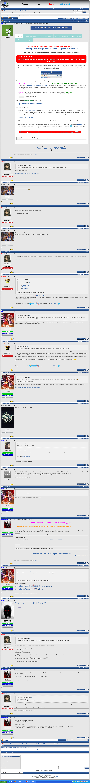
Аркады (25, 4)
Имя (74, 10)
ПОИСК (81, 8)
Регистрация (12, 8)
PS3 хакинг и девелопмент (32, 10)
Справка (32, 8)
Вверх (87, 772)
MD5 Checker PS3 (23, 743)
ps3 (16, 747)
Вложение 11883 (24, 458)
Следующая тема (49, 749)
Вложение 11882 (28, 455)
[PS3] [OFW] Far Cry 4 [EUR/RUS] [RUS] (24, 588)
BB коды (3, 762)
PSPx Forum (79, 772)
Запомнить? (86, 10)
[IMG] (2, 764)
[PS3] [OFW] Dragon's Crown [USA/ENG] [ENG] (25, 589)
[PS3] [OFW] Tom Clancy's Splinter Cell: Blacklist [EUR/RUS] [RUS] (30, 586)
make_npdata (10, 747)
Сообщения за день (57, 8)
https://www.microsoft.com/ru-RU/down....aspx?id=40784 (49, 539)
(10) (13, 563)
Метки (2, 745)
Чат (38, 4)
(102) (13, 157)
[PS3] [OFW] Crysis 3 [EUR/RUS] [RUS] (24, 585)
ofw (14, 747)
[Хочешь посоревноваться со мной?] (7, 37)
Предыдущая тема (41, 749)
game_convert (4, 747)
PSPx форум (5, 10)
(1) (13, 180)
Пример (21, 105)
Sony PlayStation (13, 10)
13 (76, 18)
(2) (13, 307)
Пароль (74, 12)
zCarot (56, 776)
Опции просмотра (83, 20)
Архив (84, 772)
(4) (13, 596)
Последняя (84, 18)
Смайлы (3, 763)
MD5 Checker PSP (41, 743)
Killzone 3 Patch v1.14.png (26, 117)
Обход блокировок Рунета (8, 743)
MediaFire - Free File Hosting (60, 743)
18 (77, 18)
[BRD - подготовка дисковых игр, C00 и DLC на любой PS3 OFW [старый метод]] (2, 20)
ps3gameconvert (20, 747)
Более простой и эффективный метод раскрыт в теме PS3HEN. (51, 49)
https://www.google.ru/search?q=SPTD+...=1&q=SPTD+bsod (28, 387)
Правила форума (4, 767)
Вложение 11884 (26, 456)
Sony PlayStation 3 (22, 10)
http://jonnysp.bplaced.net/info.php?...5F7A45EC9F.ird (27, 173)
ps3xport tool (26, 747)
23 (79, 18)
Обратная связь (73, 772)
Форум (51, 4)
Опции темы (74, 20)
